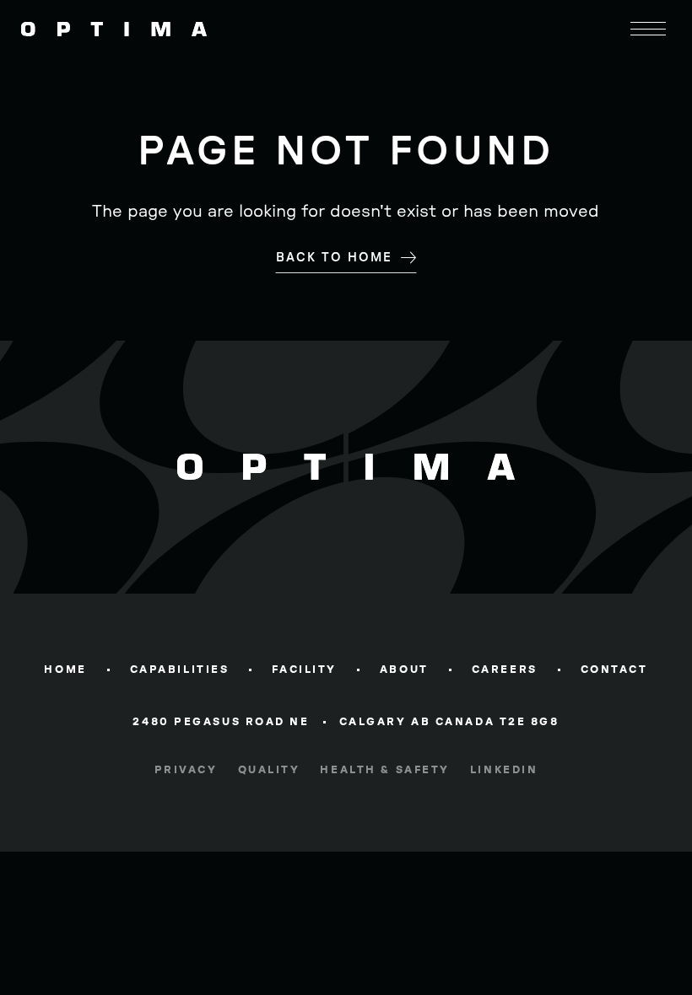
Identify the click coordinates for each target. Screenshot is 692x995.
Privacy (186, 770)
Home (65, 669)
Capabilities (180, 669)
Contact (614, 669)
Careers (505, 669)
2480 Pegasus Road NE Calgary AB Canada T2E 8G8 (345, 724)
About (404, 669)
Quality (269, 770)
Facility (304, 669)
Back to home (334, 257)
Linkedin (504, 770)
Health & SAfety (384, 770)
